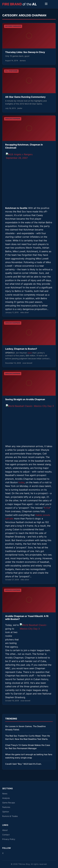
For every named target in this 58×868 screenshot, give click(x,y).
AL (19, 4)
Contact (6, 835)
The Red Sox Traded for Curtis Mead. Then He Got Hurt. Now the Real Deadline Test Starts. (27, 737)
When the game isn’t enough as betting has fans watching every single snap (28, 756)
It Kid (47, 507)
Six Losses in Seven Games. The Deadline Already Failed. (25, 728)
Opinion (5, 812)
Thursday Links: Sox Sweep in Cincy (25, 52)
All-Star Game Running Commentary (25, 96)
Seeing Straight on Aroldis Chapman (25, 399)
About (5, 830)
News (4, 793)
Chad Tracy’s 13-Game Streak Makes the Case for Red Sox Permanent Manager (27, 747)
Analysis (6, 798)
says (30, 353)
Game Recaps (8, 802)
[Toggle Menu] (46, 4)
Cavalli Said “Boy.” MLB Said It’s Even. (23, 764)
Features (6, 807)
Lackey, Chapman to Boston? (21, 348)
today (21, 482)
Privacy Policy (8, 839)
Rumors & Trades (10, 816)
